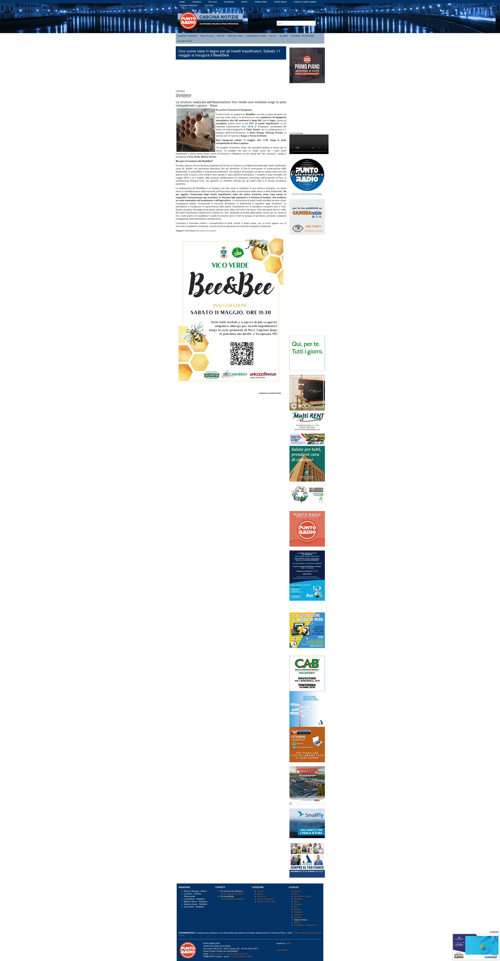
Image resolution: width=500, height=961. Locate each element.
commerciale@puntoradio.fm (232, 899)
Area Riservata (282, 950)
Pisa (295, 893)
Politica (212, 2)
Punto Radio (280, 2)
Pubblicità (298, 932)
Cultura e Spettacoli (265, 899)
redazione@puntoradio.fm (237, 953)
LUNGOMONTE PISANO (256, 36)
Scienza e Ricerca (188, 5)
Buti (295, 906)
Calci (296, 901)
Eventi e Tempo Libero (266, 901)
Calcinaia (297, 917)
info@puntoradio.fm (217, 953)
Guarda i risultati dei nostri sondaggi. (307, 194)
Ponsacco (298, 914)
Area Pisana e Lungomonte (305, 925)
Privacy (317, 932)
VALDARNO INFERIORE (187, 36)
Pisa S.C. (273, 36)
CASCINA (221, 36)
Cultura (209, 5)
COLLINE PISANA (184, 41)
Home (182, 2)
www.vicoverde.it (208, 230)
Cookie (181, 935)
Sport (244, 2)
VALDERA (284, 36)
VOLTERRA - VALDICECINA (302, 36)
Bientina (297, 909)
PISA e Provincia (207, 36)
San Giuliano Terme (302, 896)
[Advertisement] (231, 76)
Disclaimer (308, 932)
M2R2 (288, 943)
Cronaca (196, 2)
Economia (229, 2)
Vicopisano (298, 904)
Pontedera (298, 912)
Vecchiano (298, 899)
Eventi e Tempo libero (305, 2)
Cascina (297, 891)
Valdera (297, 922)
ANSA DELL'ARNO (235, 36)
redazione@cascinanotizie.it (232, 893)
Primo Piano (261, 2)
